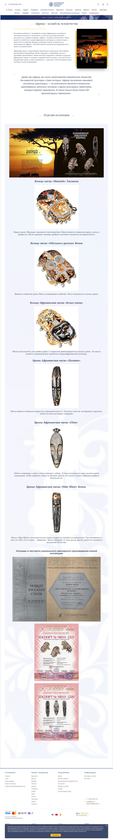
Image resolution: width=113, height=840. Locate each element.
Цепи (33, 794)
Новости (7, 776)
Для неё (54, 13)
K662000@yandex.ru (92, 803)
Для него (45, 13)
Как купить (61, 783)
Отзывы (60, 789)
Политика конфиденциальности (15, 786)
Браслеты (60, 10)
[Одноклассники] (60, 815)
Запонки (69, 10)
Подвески (34, 10)
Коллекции (50, 17)
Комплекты (35, 13)
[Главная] (56, 4)
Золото (17, 13)
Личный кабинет (63, 778)
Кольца (17, 10)
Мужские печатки (47, 10)
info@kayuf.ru (90, 801)
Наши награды (9, 781)
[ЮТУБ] (56, 815)
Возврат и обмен (63, 786)
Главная (44, 17)
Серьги (25, 10)
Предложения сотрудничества (68, 781)
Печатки (34, 804)
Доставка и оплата (90, 776)
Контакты (87, 778)
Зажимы (78, 10)
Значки (94, 10)
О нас (6, 778)
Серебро (25, 13)
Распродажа (94, 13)
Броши (86, 10)
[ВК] (52, 815)
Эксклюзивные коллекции (69, 13)
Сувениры (103, 10)
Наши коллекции (10, 783)
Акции (84, 13)
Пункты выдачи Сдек (64, 791)
